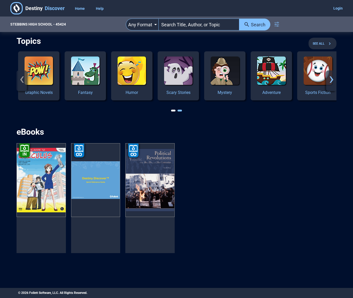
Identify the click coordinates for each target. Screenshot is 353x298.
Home (80, 8)
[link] (38, 75)
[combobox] (142, 24)
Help (100, 8)
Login (338, 8)
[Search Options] (276, 24)
